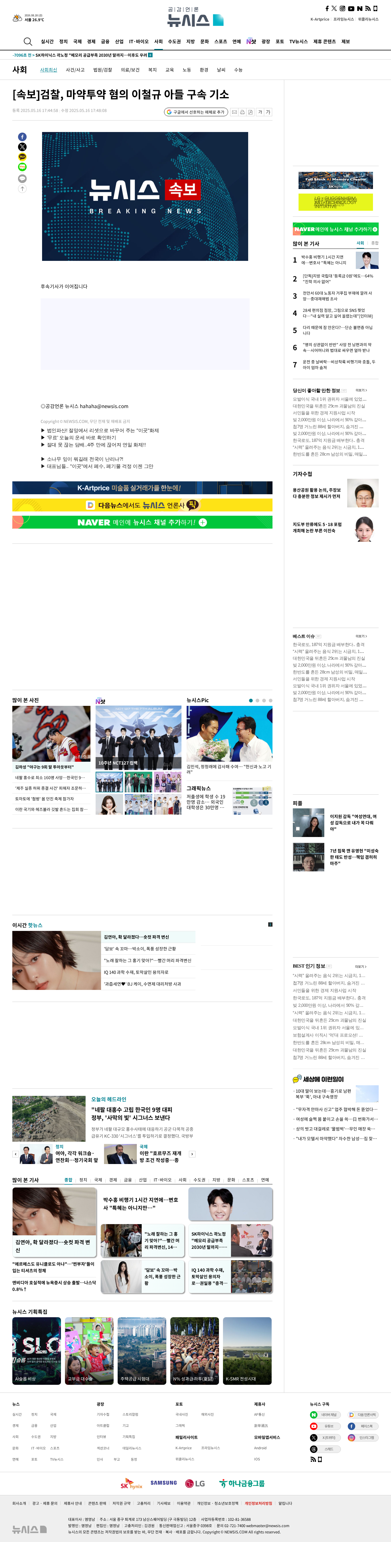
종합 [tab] (375, 243)
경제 (91, 41)
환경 (204, 69)
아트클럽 (103, 1425)
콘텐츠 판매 (97, 1503)
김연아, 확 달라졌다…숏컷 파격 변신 (136, 937)
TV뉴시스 (298, 41)
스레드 (329, 1449)
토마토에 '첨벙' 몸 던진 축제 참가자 (44, 798)
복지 (152, 69)
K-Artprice (320, 19)
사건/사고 (75, 69)
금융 (105, 41)
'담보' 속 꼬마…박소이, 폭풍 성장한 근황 (140, 949)
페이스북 (366, 1426)
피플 (298, 803)
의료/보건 (130, 69)
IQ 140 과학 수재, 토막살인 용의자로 (136, 972)
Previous (15, 1154)
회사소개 (19, 1503)
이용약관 (184, 1503)
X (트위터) (329, 1437)
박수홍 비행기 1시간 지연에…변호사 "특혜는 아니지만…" (140, 1204)
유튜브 (329, 1426)
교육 (169, 69)
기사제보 (164, 1503)
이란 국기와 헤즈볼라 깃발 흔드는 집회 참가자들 (52, 809)
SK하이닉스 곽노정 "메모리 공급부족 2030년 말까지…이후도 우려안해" (209, 1240)
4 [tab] (270, 700)
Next (192, 1154)
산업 (119, 41)
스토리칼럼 (130, 1414)
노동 (187, 69)
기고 (126, 1425)
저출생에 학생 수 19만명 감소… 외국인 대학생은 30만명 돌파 (206, 804)
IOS (257, 1459)
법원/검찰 (102, 69)
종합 (68, 1180)
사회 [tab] (360, 243)
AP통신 (259, 1414)
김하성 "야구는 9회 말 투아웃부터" (44, 767)
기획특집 (129, 1436)
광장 (266, 41)
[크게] (268, 112)
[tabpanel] (229, 742)
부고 (117, 1459)
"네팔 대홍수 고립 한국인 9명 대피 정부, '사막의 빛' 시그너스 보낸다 (131, 1113)
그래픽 (180, 1425)
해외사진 (207, 1414)
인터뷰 (101, 1436)
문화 (204, 41)
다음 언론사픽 (367, 1414)
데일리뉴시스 (132, 1448)
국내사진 (181, 1414)
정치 (63, 41)
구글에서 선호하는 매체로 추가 (198, 112)
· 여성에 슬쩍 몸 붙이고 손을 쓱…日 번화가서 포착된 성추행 (336, 1119)
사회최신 (48, 69)
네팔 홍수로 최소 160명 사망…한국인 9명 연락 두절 (52, 777)
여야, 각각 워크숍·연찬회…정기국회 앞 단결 (77, 1159)
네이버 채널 (328, 1414)
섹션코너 (103, 1448)
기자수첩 (302, 474)
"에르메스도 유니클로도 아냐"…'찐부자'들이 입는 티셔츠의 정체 (53, 1267)
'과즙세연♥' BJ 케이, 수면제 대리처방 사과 (142, 984)
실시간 (47, 41)
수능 (238, 69)
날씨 (221, 69)
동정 (134, 1459)
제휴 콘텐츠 (324, 41)
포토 (280, 41)
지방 (190, 41)
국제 (77, 41)
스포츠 (220, 41)
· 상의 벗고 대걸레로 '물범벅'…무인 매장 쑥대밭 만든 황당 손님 (336, 1129)
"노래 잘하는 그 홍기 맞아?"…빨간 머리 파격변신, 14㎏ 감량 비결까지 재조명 (162, 1240)
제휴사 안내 (73, 1503)
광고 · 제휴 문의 (45, 1503)
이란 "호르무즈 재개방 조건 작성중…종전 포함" (160, 1159)
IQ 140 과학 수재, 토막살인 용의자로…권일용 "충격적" (207, 1277)
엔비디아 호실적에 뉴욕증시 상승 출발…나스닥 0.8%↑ (54, 1285)
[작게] (260, 112)
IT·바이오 (139, 41)
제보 (345, 41)
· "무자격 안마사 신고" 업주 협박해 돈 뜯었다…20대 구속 (336, 1109)
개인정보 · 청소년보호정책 (217, 1503)
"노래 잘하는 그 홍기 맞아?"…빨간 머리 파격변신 (147, 960)
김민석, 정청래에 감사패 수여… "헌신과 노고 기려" (229, 769)
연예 (236, 41)
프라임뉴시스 (343, 19)
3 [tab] (264, 700)
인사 (100, 1459)
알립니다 (285, 1503)
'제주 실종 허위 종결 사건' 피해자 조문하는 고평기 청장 (52, 788)
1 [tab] (251, 700)
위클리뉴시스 (368, 19)
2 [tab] (257, 700)
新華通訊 (261, 1425)
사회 (158, 41)
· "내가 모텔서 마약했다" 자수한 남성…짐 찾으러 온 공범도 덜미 (336, 1138)
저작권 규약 (121, 1503)
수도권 (174, 41)
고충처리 (144, 1503)
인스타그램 (367, 1437)
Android (260, 1447)
